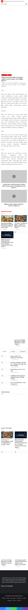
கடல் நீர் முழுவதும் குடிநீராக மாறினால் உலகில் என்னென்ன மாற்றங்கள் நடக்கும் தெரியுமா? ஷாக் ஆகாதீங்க (21, 562)
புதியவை (9, 75)
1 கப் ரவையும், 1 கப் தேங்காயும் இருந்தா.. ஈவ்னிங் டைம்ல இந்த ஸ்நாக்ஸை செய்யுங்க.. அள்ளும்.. (21, 225)
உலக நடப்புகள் (8, 72)
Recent (13, 351)
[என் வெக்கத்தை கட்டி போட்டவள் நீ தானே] (5, 371)
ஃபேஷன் (7, 598)
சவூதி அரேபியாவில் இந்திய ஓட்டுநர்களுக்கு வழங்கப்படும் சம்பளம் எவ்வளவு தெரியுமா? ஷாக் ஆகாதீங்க (7, 225)
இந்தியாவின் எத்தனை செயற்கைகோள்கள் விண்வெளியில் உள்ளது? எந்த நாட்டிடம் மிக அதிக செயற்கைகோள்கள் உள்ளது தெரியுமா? (7, 243)
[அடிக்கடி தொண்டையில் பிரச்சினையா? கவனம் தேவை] (5, 358)
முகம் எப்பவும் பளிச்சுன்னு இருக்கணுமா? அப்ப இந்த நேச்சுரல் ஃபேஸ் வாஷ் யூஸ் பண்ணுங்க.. (20, 342)
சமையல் (14, 600)
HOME (3, 598)
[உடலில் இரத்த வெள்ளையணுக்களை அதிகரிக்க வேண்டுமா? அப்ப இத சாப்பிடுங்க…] (5, 377)
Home (3, 72)
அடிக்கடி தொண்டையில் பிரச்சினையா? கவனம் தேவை (16, 356)
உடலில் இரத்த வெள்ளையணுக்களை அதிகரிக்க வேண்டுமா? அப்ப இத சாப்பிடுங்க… (17, 377)
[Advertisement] (14, 21)
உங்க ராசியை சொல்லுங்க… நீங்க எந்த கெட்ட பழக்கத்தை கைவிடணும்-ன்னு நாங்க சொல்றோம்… (18, 364)
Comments (22, 351)
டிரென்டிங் (19, 600)
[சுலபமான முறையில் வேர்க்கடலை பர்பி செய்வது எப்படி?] (5, 384)
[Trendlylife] (4, 4)
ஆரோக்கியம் (19, 598)
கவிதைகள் (9, 600)
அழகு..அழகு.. (13, 598)
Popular (4, 351)
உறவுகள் (24, 598)
